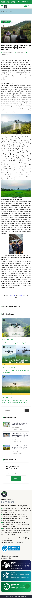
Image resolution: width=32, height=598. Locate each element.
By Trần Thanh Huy (7, 52)
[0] (28, 7)
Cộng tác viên (20, 542)
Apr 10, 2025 (20, 52)
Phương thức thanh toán (6, 540)
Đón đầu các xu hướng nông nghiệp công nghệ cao (19, 423)
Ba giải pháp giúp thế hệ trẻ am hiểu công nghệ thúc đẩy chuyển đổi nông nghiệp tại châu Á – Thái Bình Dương (19, 447)
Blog (11, 11)
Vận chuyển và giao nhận (7, 538)
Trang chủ (4, 11)
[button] (2, 6)
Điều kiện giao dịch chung (7, 542)
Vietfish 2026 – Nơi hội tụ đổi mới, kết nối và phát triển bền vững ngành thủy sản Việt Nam (20, 435)
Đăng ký (21, 295)
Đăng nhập (12, 295)
